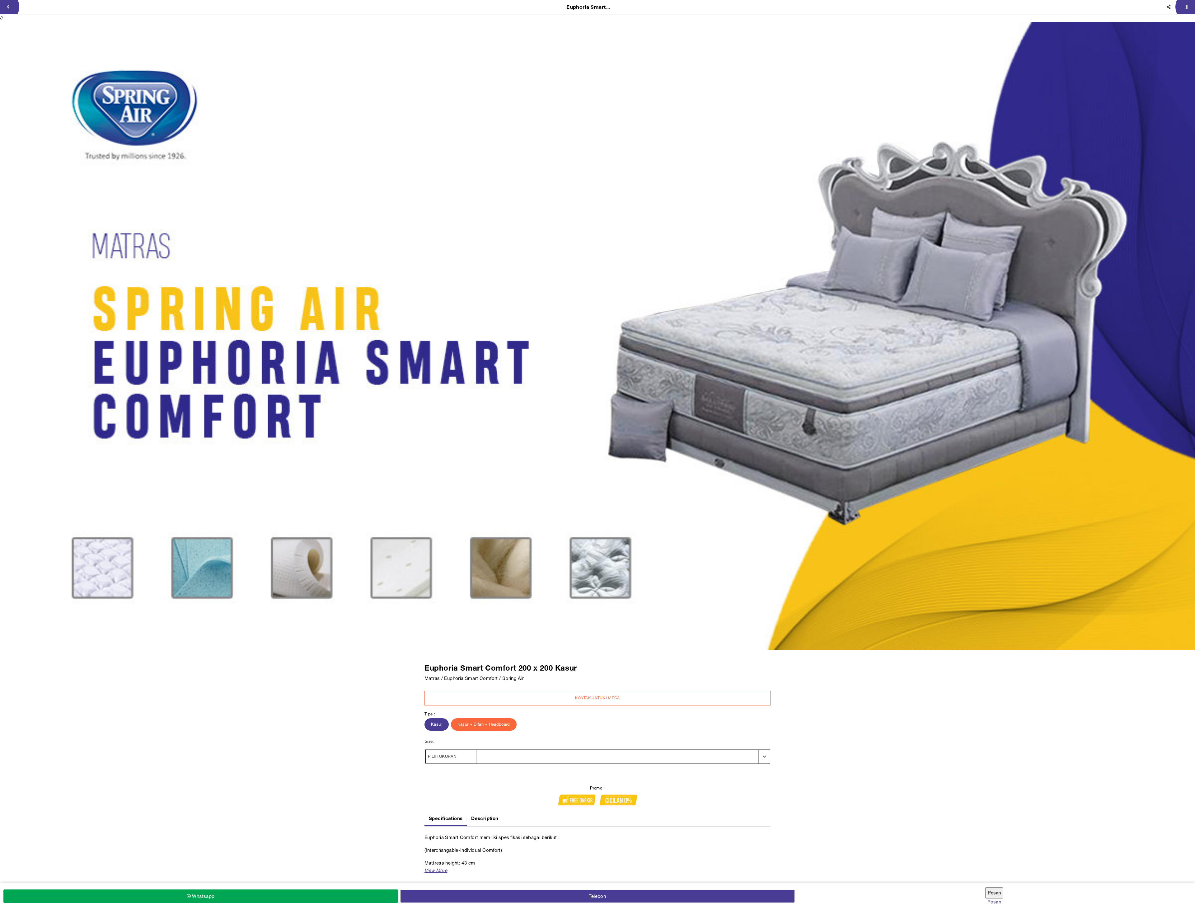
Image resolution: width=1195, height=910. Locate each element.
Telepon (597, 896)
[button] (435, 870)
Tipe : (429, 714)
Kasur (436, 724)
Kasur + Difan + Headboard (483, 724)
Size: (429, 741)
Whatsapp (202, 896)
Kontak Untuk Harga (597, 698)
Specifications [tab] (445, 818)
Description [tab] (484, 818)
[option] (597, 336)
